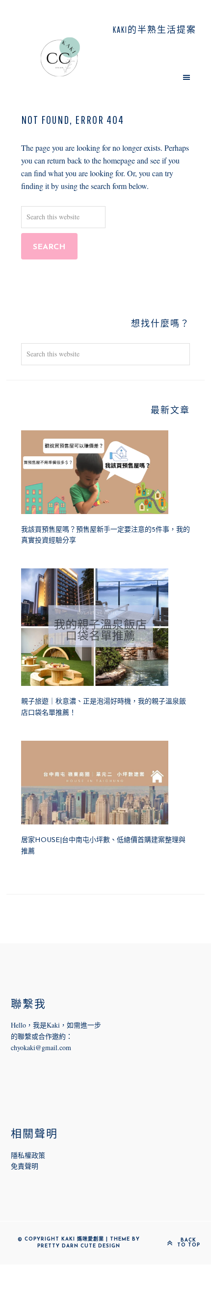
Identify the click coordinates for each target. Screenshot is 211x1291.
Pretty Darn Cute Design (78, 1246)
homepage (119, 160)
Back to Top (188, 1243)
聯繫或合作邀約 (42, 1036)
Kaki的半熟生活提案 (60, 56)
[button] (151, 77)
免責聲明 (24, 1166)
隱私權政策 (28, 1155)
